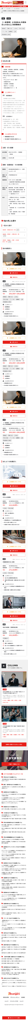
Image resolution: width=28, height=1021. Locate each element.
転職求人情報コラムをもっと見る (14, 744)
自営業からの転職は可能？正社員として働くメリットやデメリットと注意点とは (14, 913)
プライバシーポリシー (15, 997)
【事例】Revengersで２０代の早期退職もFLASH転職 (13, 839)
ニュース (6, 1001)
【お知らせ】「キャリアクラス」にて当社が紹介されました (14, 980)
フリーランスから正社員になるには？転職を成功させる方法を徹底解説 (14, 906)
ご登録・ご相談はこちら (14, 764)
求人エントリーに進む (15, 1017)
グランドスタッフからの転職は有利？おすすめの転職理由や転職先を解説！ (14, 795)
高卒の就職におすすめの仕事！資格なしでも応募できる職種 (14, 938)
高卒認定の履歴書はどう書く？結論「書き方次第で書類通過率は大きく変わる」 (14, 970)
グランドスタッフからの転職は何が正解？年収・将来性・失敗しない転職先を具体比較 (14, 854)
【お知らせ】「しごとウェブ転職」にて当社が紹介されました (14, 983)
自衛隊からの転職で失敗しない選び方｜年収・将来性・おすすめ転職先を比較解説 (14, 880)
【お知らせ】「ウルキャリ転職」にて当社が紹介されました (14, 986)
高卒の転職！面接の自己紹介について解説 (10, 963)
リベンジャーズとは (14, 1001)
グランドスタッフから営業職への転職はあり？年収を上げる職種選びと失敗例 (14, 858)
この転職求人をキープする (15, 268)
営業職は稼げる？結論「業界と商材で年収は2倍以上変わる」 (13, 832)
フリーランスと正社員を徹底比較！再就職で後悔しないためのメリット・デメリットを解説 (14, 895)
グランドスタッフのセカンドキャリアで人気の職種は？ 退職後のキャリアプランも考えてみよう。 (14, 802)
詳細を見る (15, 277)
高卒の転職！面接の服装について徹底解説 (10, 958)
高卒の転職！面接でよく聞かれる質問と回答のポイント (13, 961)
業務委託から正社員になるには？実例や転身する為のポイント (14, 910)
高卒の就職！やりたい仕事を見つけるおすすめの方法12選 (14, 935)
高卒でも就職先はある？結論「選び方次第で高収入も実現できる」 (14, 829)
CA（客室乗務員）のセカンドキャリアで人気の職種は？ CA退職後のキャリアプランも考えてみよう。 (13, 798)
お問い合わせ (15, 273)
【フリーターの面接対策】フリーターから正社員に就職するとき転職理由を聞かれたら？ (14, 928)
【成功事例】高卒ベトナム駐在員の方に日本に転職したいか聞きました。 (14, 787)
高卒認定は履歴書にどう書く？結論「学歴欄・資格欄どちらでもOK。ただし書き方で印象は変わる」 (14, 973)
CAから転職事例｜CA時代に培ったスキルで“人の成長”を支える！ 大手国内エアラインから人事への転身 (14, 869)
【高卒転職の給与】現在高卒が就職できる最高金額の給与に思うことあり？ (14, 780)
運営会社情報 (6, 997)
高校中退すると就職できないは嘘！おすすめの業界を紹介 (14, 952)
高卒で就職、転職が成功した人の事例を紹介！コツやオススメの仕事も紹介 (14, 825)
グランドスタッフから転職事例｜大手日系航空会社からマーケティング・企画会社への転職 (14, 851)
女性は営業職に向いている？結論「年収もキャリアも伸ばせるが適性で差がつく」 (14, 815)
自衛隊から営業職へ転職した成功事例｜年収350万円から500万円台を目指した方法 (14, 887)
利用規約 (23, 997)
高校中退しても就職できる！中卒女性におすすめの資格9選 (14, 947)
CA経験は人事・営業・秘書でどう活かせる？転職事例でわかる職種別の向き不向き (14, 873)
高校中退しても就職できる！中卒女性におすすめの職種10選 (14, 950)
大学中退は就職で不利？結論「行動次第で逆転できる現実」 (14, 818)
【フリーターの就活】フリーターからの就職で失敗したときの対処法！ (14, 924)
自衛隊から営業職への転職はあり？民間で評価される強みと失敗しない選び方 (14, 884)
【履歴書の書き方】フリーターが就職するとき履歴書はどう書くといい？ (14, 921)
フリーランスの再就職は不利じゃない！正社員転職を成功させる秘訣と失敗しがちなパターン (14, 899)
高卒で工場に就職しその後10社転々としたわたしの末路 (13, 809)
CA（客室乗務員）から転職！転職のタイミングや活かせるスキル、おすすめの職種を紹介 (14, 866)
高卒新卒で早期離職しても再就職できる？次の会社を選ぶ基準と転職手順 (14, 842)
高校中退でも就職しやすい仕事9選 (9, 941)
